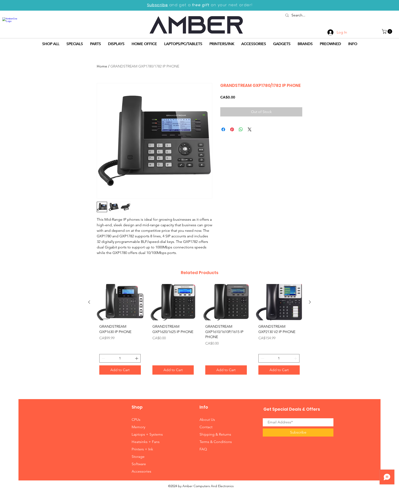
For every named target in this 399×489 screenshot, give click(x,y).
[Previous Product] (89, 302)
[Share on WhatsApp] (241, 129)
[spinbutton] (120, 358)
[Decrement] (103, 358)
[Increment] (137, 358)
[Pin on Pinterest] (232, 129)
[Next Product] (310, 302)
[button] (387, 31)
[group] (199, 331)
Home (102, 66)
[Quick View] (120, 302)
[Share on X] (249, 129)
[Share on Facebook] (223, 129)
